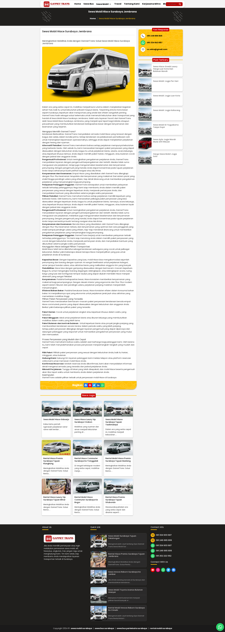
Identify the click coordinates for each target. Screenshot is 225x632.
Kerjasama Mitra (151, 4)
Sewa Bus (88, 4)
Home (77, 4)
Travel (117, 4)
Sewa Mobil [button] (104, 4)
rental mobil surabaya (161, 628)
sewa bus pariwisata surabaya (132, 628)
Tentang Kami (132, 4)
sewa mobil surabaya (81, 628)
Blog (165, 4)
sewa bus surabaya (104, 628)
